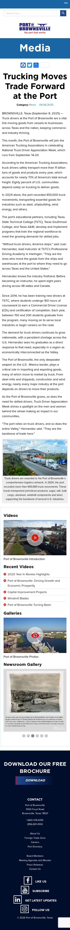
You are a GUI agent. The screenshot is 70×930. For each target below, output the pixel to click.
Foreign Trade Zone (35, 838)
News (32, 105)
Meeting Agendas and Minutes (35, 860)
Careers (35, 842)
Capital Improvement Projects (27, 592)
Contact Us (35, 869)
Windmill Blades (18, 598)
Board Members (35, 856)
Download (35, 780)
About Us (35, 833)
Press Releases (35, 864)
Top (66, 925)
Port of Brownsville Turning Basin (29, 605)
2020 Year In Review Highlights (28, 574)
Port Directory (35, 846)
